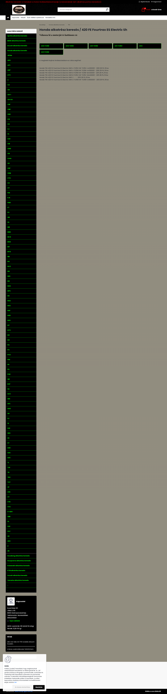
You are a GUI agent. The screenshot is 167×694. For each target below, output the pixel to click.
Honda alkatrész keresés (57, 25)
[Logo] (19, 9)
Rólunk (23, 18)
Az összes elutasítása (22, 687)
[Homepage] (8, 17)
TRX (69, 25)
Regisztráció (157, 2)
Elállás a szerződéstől (153, 691)
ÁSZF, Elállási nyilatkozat (35, 18)
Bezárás (39, 687)
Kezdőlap (42, 25)
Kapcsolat (15, 18)
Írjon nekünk (15, 621)
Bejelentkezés (145, 2)
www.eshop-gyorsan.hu (23, 691)
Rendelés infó (50, 18)
